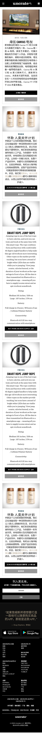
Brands (6, 665)
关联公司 (5, 672)
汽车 (4, 650)
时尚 (4, 648)
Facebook (25, 667)
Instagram (25, 665)
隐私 (22, 689)
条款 (22, 691)
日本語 (5, 689)
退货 (4, 667)
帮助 (4, 676)
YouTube (24, 670)
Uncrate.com (13, 699)
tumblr (24, 672)
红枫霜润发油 (17, 176)
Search (31, 3)
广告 (22, 687)
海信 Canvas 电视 (21, 42)
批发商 (23, 657)
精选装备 (21, 134)
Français (6, 685)
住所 (4, 652)
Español (6, 683)
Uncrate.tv (20, 701)
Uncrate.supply (27, 699)
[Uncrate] (21, 3)
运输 (4, 670)
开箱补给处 (21, 229)
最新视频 (24, 646)
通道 (22, 648)
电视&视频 (23, 38)
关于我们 (24, 683)
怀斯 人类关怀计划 (21, 138)
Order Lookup (9, 674)
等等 (4, 657)
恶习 (4, 654)
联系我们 (24, 685)
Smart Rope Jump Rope (21, 233)
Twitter (24, 663)
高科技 (17, 38)
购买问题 (24, 654)
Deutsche (7, 687)
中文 (4, 691)
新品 (4, 663)
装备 (4, 646)
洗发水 (24, 173)
